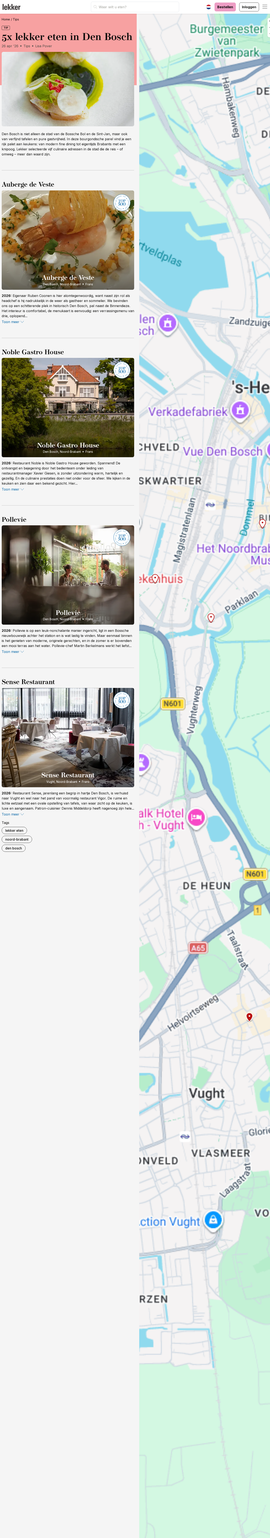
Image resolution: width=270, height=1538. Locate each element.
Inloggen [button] (249, 7)
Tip (6, 27)
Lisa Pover (43, 46)
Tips (16, 19)
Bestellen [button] (225, 7)
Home (6, 19)
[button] (264, 7)
